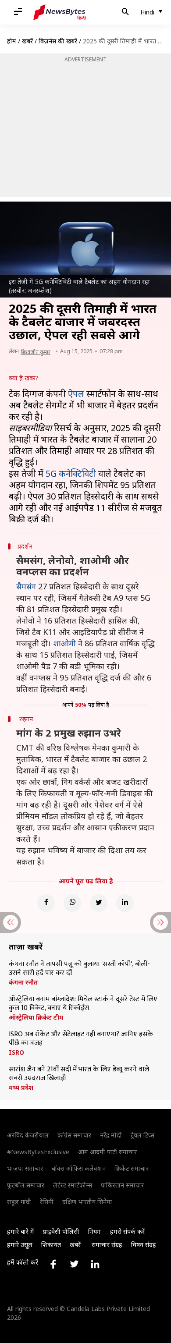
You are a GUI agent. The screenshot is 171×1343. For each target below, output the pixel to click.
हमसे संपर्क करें (127, 1231)
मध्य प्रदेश (21, 1087)
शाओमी (64, 643)
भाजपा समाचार (25, 1168)
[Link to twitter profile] (74, 1264)
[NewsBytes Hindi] (59, 12)
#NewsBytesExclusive (38, 1152)
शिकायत (51, 1244)
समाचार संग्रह (107, 1244)
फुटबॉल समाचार (25, 1185)
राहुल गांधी (19, 1202)
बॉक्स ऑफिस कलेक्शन (79, 1168)
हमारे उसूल (19, 1244)
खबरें (27, 41)
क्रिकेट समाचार (131, 1168)
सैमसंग (26, 586)
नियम (94, 1231)
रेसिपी (46, 1202)
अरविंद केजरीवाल (28, 1135)
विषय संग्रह (143, 1244)
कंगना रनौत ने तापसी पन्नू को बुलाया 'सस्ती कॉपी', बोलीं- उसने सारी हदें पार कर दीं (79, 969)
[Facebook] (46, 903)
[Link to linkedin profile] (95, 1264)
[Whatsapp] (72, 903)
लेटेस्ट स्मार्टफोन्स (72, 1185)
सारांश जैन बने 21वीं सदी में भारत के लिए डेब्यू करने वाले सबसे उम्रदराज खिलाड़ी (79, 1074)
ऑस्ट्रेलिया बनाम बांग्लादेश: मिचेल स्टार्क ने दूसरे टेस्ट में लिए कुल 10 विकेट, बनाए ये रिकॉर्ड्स (83, 1004)
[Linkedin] (125, 903)
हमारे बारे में (20, 1231)
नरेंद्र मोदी (111, 1135)
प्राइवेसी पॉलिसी (61, 1231)
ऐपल (76, 394)
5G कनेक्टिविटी (71, 473)
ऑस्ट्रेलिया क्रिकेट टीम (36, 1017)
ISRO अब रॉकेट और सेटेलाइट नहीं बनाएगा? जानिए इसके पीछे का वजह (81, 1039)
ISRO (16, 1052)
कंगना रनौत (23, 982)
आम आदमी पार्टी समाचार (107, 1152)
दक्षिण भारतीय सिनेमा (87, 1202)
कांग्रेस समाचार (74, 1135)
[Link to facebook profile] (53, 1264)
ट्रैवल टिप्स (142, 1135)
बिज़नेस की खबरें (58, 41)
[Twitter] (98, 903)
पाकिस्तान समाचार (122, 1185)
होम (11, 41)
